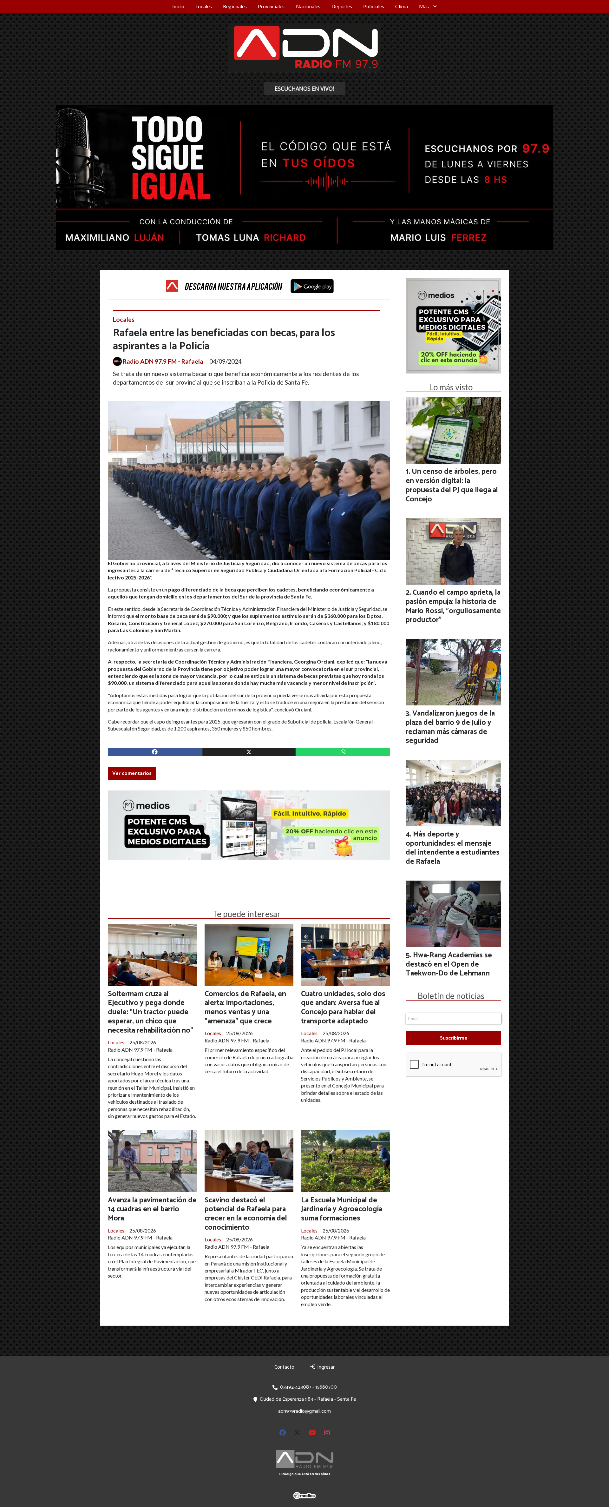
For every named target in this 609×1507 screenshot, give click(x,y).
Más (424, 6)
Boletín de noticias (451, 995)
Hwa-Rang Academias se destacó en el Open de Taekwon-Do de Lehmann (449, 964)
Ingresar (325, 1367)
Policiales (373, 6)
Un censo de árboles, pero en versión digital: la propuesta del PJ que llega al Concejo (452, 485)
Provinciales (271, 6)
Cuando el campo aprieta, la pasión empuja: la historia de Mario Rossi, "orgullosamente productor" (453, 606)
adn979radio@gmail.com (304, 1411)
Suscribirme (453, 1038)
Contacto (284, 1367)
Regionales (235, 6)
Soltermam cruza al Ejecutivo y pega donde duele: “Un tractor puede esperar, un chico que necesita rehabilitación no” (150, 1012)
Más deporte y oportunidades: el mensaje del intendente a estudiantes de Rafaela (453, 848)
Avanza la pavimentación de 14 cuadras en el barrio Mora (152, 1209)
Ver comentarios (132, 773)
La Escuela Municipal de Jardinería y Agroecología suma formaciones (341, 1209)
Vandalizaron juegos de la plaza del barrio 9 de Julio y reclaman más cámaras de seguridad (450, 727)
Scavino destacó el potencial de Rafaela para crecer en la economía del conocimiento (246, 1213)
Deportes (341, 6)
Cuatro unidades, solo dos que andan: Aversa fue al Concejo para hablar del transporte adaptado (343, 1007)
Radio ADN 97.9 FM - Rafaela (163, 361)
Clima (401, 6)
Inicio (178, 6)
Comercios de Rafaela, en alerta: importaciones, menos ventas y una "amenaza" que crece (245, 1007)
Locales (203, 6)
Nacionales (308, 6)
